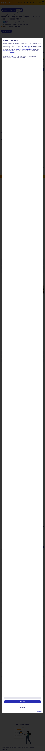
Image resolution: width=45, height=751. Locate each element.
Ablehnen (12, 52)
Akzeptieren (15, 56)
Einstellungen (27, 46)
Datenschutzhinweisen (8, 50)
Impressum (39, 711)
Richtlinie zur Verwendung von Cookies (25, 49)
